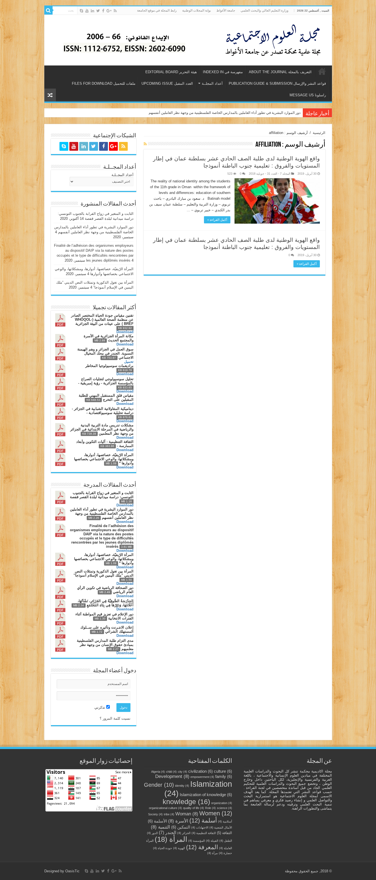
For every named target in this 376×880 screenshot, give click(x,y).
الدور (152, 833)
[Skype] (81, 10)
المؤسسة (196, 840)
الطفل (225, 840)
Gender (159, 785)
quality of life (193, 808)
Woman (186, 813)
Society (155, 814)
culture (223, 771)
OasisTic (72, 871)
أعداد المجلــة (212, 83)
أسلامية (225, 821)
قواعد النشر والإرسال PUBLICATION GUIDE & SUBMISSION (277, 83)
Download (124, 332)
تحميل (128, 362)
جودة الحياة (162, 848)
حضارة (225, 853)
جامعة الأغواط (225, 10)
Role (210, 808)
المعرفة (202, 847)
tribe (169, 814)
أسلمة (203, 820)
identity (182, 785)
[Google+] (109, 10)
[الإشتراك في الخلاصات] (145, 144)
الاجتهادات (199, 827)
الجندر (167, 832)
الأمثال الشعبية (220, 827)
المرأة (171, 839)
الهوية (179, 848)
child (171, 771)
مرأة (212, 853)
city (182, 771)
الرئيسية (322, 71)
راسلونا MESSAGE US (308, 95)
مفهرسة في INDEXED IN (223, 72)
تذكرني (100, 707)
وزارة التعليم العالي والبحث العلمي (264, 10)
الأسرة (178, 821)
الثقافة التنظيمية (204, 833)
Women (215, 813)
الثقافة (224, 833)
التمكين (180, 827)
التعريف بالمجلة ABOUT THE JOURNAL (280, 72)
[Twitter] (98, 10)
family (223, 776)
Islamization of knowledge (206, 795)
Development (172, 776)
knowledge (186, 801)
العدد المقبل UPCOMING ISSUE (167, 83)
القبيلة (212, 840)
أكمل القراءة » (217, 220)
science (224, 808)
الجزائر (183, 833)
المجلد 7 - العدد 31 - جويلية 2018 (269, 173)
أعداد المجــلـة (122, 175)
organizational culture (165, 808)
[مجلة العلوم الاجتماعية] (276, 39)
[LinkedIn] (92, 10)
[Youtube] (87, 10)
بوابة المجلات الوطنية (196, 10)
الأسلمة (157, 821)
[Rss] (115, 10)
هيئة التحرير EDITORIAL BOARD (171, 72)
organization (221, 803)
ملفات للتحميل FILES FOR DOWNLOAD (103, 83)
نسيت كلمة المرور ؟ (115, 718)
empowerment (202, 776)
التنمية (160, 827)
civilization (200, 771)
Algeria (158, 771)
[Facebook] (103, 10)
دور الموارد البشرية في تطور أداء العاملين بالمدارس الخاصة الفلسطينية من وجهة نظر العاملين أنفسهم (225, 113)
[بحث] (48, 10)
